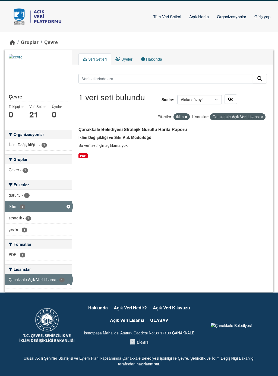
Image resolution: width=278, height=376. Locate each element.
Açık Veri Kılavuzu (171, 307)
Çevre (51, 42)
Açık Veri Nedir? (130, 307)
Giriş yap (262, 16)
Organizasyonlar (231, 16)
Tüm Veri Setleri (167, 16)
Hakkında (153, 59)
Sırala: (167, 99)
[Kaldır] (186, 117)
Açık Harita (199, 16)
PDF (83, 156)
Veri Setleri (97, 59)
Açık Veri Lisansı (127, 320)
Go (230, 99)
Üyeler (126, 59)
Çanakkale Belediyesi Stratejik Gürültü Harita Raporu (132, 129)
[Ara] (260, 78)
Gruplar (30, 42)
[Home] (12, 42)
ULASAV (159, 320)
